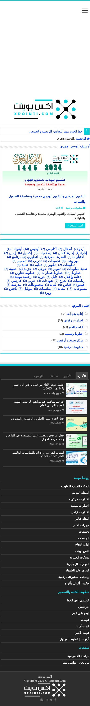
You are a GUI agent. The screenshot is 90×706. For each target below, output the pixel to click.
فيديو (79, 284)
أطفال (65, 249)
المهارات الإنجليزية (78, 564)
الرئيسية (81, 138)
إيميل (10, 253)
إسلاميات (42, 253)
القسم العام (76, 327)
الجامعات (83, 538)
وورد (45, 292)
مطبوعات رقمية (74, 207)
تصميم (19, 261)
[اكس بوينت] (45, 108)
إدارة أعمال (63, 253)
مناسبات (42, 288)
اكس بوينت (82, 551)
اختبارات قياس (80, 512)
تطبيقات (66, 265)
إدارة (81, 253)
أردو (79, 249)
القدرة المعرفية (53, 257)
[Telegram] (42, 699)
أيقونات (14, 249)
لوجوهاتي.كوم (80, 613)
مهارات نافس (81, 525)
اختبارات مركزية (79, 499)
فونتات (85, 619)
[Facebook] (55, 699)
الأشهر (68, 376)
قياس (64, 284)
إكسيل (25, 253)
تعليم (36, 265)
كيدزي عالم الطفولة (77, 570)
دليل (51, 277)
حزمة (25, 269)
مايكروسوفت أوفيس (70, 340)
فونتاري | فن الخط (78, 600)
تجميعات (51, 261)
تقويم (54, 269)
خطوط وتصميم (74, 333)
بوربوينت (70, 261)
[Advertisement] (45, 52)
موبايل (25, 288)
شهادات (45, 280)
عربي (29, 280)
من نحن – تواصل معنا (76, 662)
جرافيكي (83, 606)
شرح (60, 280)
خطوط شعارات (50, 273)
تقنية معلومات (74, 269)
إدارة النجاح (82, 544)
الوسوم (38, 376)
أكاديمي (49, 249)
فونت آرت (83, 626)
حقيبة (10, 269)
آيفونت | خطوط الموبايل (74, 639)
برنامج (14, 257)
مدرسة (13, 284)
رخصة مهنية (20, 277)
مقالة (59, 288)
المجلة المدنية (80, 492)
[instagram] (47, 699)
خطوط (73, 273)
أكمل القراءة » (75, 225)
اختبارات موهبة (80, 505)
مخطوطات (33, 284)
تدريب (34, 261)
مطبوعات (77, 288)
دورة (39, 277)
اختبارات (76, 257)
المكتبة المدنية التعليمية (75, 486)
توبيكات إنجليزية (79, 557)
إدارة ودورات (75, 313)
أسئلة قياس (82, 518)
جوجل (39, 269)
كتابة (50, 284)
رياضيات (76, 280)
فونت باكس (82, 632)
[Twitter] (51, 699)
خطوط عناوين (22, 273)
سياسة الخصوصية (78, 656)
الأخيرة (81, 376)
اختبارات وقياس (73, 320)
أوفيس (31, 249)
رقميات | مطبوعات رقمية (73, 577)
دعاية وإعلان (70, 277)
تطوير (50, 265)
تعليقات (53, 376)
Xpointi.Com (57, 680)
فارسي (13, 280)
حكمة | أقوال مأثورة (77, 583)
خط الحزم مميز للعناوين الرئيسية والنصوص (56, 131)
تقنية (22, 265)
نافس (10, 288)
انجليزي (30, 257)
